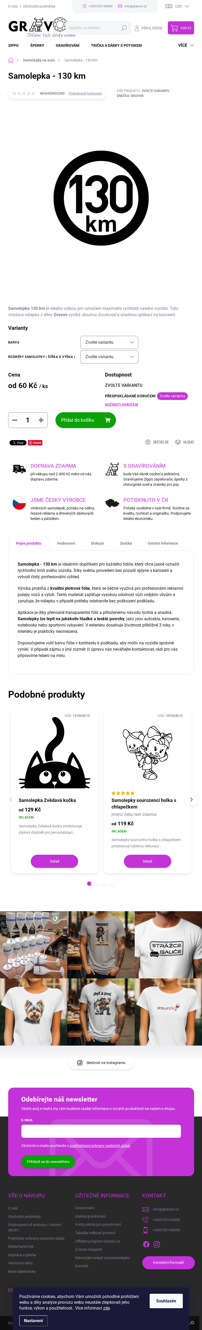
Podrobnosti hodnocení (85, 93)
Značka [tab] (126, 543)
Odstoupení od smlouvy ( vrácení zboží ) (34, 1227)
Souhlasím (166, 1300)
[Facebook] (146, 1243)
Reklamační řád (20, 1246)
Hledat (124, 28)
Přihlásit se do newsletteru (48, 1162)
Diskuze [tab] (97, 543)
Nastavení (33, 1320)
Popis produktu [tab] (28, 543)
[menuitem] (16, 45)
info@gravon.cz (166, 1209)
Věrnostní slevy (20, 1263)
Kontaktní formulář (168, 1262)
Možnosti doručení (121, 404)
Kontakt (81, 1266)
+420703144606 (166, 1220)
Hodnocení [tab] (66, 543)
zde (106, 1308)
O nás (13, 6)
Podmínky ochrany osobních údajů (36, 1238)
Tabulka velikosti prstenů (95, 1233)
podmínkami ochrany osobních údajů (100, 1146)
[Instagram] (157, 1243)
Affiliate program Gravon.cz (97, 1241)
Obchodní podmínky (39, 6)
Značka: (130, 96)
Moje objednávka (22, 1271)
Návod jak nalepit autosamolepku (102, 1258)
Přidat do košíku (77, 420)
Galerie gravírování (90, 1216)
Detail (54, 861)
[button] (89, 883)
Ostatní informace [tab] (163, 543)
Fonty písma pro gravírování (98, 1224)
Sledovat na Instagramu (105, 1063)
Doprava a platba (22, 1255)
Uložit (37, 443)
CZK (178, 6)
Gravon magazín (88, 1249)
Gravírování (84, 1208)
